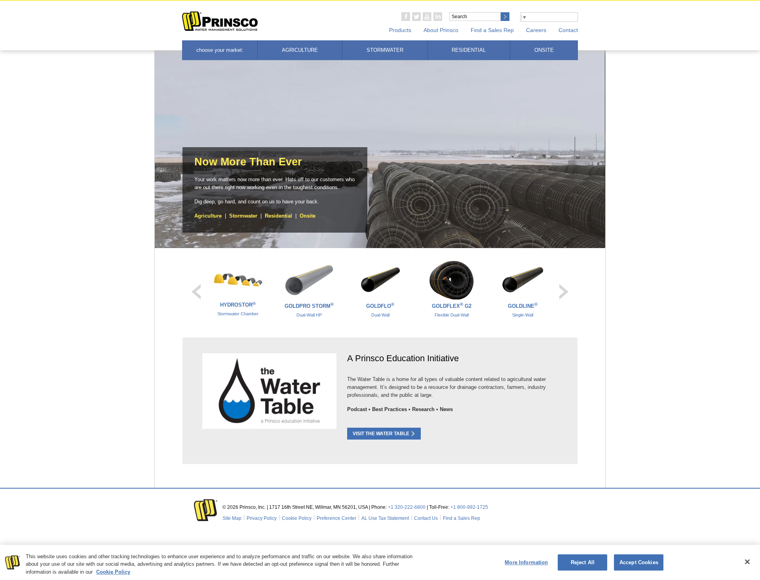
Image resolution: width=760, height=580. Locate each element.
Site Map (231, 518)
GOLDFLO (380, 309)
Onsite (544, 50)
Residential (469, 50)
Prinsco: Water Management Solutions (220, 21)
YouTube (427, 16)
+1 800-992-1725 (469, 507)
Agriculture (300, 50)
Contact (568, 30)
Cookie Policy (297, 518)
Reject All (583, 562)
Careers (536, 30)
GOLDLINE (523, 309)
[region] (380, 562)
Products (400, 30)
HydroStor (237, 308)
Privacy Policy (262, 518)
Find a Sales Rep (492, 30)
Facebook (405, 16)
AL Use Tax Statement (385, 518)
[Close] (747, 562)
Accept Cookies (638, 562)
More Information (526, 562)
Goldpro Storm (309, 309)
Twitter (416, 16)
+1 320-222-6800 (407, 507)
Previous (196, 291)
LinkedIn (437, 16)
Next (563, 291)
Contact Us (426, 518)
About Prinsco (441, 30)
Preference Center (336, 518)
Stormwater (385, 50)
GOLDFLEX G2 (451, 309)
